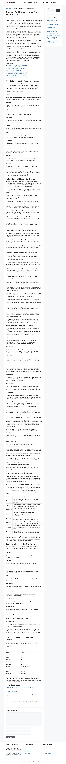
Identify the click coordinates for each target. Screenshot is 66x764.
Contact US (46, 749)
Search (48, 8)
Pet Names (36, 2)
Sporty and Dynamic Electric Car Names (16, 75)
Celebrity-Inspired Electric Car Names (16, 68)
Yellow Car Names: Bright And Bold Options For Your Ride (20, 687)
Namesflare (11, 2)
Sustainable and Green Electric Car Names (17, 73)
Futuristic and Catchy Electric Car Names (17, 65)
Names (11, 8)
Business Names (45, 2)
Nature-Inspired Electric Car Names (15, 66)
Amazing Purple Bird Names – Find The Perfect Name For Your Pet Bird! (53, 37)
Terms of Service (47, 753)
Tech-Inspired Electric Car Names (15, 70)
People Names (27, 2)
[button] (58, 2)
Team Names (53, 2)
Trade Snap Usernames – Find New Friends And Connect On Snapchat (23, 704)
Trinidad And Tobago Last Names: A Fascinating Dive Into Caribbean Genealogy (53, 31)
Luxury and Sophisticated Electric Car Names (18, 77)
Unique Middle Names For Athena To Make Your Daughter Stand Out (53, 26)
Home (7, 8)
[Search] (58, 10)
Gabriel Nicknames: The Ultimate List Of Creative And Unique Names (23, 701)
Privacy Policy (46, 751)
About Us (45, 747)
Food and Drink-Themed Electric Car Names (17, 72)
